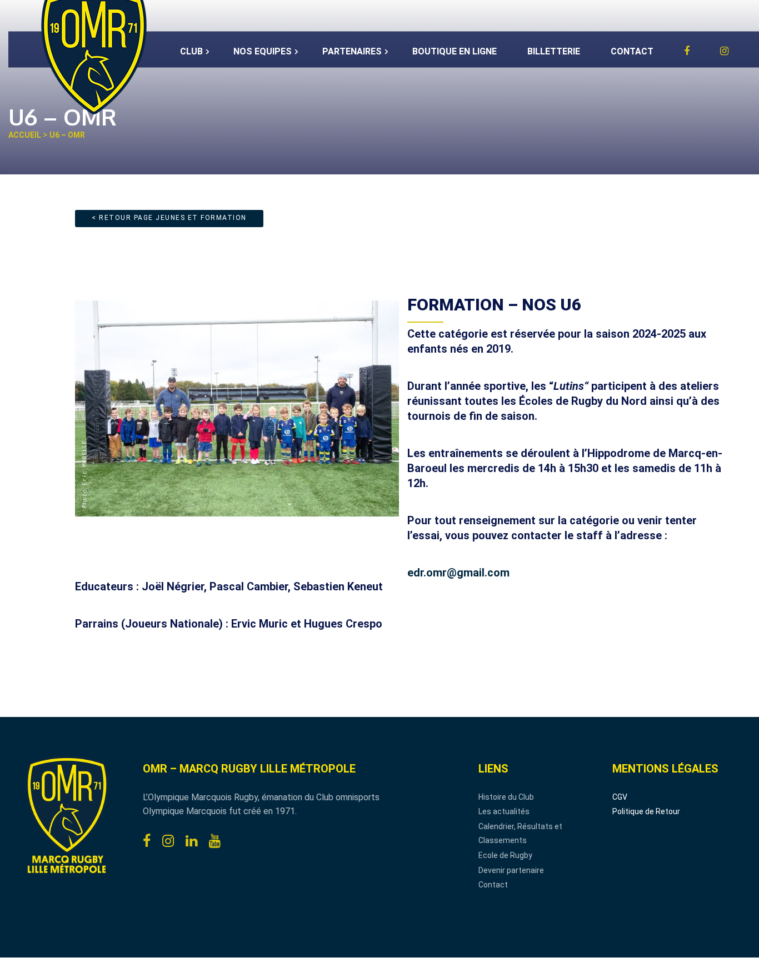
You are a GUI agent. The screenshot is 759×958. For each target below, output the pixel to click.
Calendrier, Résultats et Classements (520, 833)
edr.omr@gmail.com (458, 572)
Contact (493, 884)
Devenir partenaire (511, 870)
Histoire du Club (506, 797)
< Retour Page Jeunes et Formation (169, 218)
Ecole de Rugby (505, 855)
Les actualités (504, 811)
